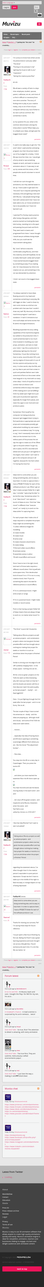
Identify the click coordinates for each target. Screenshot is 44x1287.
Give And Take (10, 1030)
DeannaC (7, 917)
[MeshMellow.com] (24, 1257)
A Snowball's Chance (13, 1012)
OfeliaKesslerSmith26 (20, 1101)
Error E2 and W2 (11, 992)
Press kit (5, 1208)
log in (9, 50)
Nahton (6, 314)
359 (9, 169)
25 (8, 920)
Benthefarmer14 (21, 989)
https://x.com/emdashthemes (16, 1111)
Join (14, 7)
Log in (6, 7)
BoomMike (20, 1009)
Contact (5, 1197)
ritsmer (6, 650)
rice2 (18, 1070)
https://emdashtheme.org (15, 1135)
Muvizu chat (11, 1088)
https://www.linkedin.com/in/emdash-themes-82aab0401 (20, 1147)
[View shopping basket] (40, 14)
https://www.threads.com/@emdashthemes (22, 1107)
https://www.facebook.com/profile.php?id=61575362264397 (20, 1138)
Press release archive (10, 1211)
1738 (5, 89)
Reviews (5, 1214)
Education (6, 1200)
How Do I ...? (12, 42)
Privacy (5, 1221)
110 (9, 653)
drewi (18, 1050)
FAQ (13, 37)
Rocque (6, 166)
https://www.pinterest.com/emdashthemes (22, 1104)
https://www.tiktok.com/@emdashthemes (21, 1109)
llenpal (19, 1027)
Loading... (8, 1177)
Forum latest (11, 975)
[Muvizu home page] (11, 22)
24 (8, 317)
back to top (22, 1269)
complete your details (28, 50)
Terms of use (7, 1224)
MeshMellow (7, 1194)
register (15, 50)
